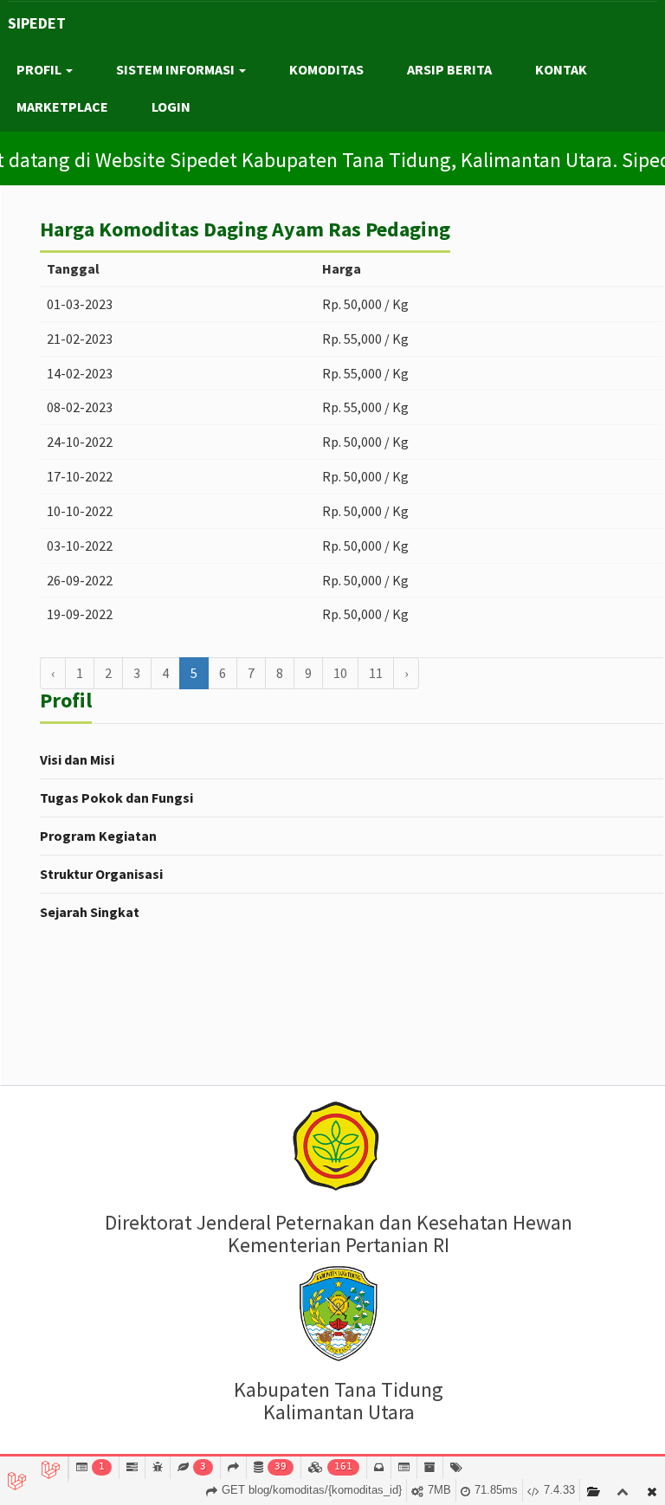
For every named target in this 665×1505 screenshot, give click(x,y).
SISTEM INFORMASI (176, 69)
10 (340, 672)
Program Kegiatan (98, 835)
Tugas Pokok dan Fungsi (116, 797)
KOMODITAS (326, 69)
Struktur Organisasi (101, 873)
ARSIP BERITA (449, 69)
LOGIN (171, 106)
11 (376, 672)
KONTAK (561, 69)
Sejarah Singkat (89, 911)
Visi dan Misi (77, 759)
